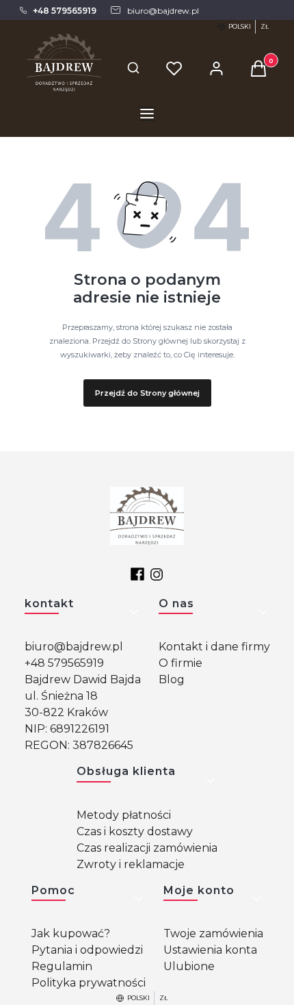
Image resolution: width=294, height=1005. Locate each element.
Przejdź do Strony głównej (147, 393)
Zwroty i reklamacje (131, 864)
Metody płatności (124, 815)
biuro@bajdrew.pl (74, 646)
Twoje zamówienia (213, 933)
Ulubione (189, 966)
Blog (172, 679)
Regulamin (61, 966)
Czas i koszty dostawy (135, 831)
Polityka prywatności (88, 982)
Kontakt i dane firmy (214, 646)
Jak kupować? (70, 933)
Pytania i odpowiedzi (87, 949)
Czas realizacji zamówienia (147, 847)
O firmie (180, 663)
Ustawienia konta (210, 949)
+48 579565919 (64, 663)
